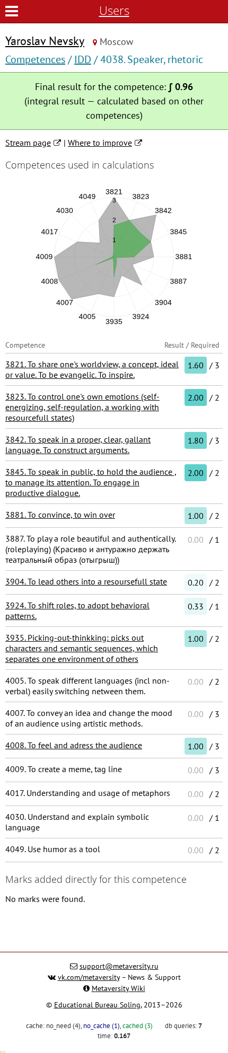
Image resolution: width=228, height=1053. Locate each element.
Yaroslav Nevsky (44, 40)
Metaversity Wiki (118, 988)
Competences (35, 59)
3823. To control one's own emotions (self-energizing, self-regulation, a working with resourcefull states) (82, 407)
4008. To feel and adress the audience (73, 745)
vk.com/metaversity (89, 977)
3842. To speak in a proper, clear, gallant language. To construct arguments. (78, 444)
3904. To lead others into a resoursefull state (86, 581)
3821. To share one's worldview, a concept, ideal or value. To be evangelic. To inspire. (92, 369)
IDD (82, 59)
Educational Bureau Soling (97, 1005)
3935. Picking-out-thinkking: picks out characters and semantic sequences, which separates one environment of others (81, 648)
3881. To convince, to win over (60, 514)
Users (114, 10)
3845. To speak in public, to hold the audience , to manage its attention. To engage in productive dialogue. (91, 482)
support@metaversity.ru (119, 966)
